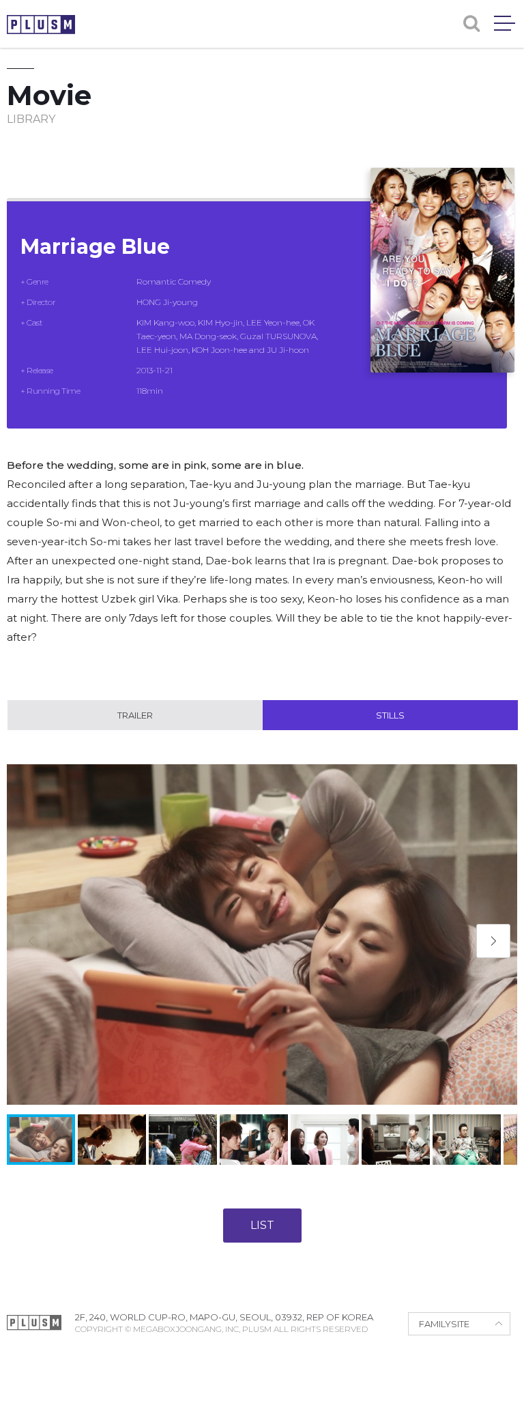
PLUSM (41, 25)
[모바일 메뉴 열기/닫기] (504, 23)
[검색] (471, 23)
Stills (390, 715)
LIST (262, 1225)
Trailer (135, 715)
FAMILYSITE (444, 1323)
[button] (493, 941)
